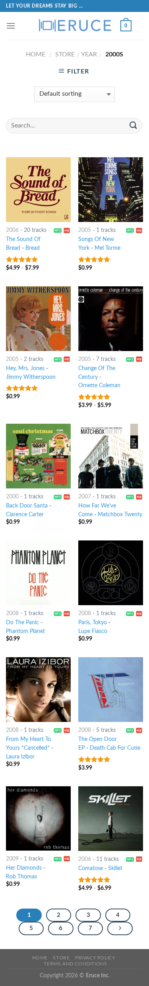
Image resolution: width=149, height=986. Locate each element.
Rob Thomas (21, 877)
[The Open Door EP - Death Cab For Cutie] (110, 689)
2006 (12, 230)
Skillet (115, 868)
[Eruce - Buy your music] (74, 26)
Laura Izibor (20, 757)
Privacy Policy (95, 957)
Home (35, 54)
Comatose (90, 868)
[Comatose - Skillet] (110, 818)
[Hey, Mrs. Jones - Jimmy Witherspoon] (38, 318)
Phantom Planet (25, 631)
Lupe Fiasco (92, 631)
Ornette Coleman (99, 385)
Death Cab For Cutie (115, 748)
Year (89, 54)
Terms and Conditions (75, 963)
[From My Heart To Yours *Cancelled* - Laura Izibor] (38, 689)
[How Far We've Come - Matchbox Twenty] (110, 456)
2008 (12, 613)
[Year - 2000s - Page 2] (120, 928)
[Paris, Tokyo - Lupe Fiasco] (110, 572)
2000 (12, 497)
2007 (84, 497)
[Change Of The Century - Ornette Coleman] (110, 318)
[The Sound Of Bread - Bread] (38, 189)
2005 (84, 230)
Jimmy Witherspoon (31, 377)
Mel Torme (107, 248)
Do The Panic (22, 622)
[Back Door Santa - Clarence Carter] (38, 456)
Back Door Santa (27, 506)
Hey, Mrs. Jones (25, 368)
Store (65, 54)
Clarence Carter (25, 514)
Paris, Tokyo (92, 622)
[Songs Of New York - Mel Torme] (110, 189)
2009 (12, 859)
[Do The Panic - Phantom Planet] (38, 572)
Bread (32, 248)
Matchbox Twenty (120, 514)
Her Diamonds (24, 868)
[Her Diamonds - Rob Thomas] (38, 818)
